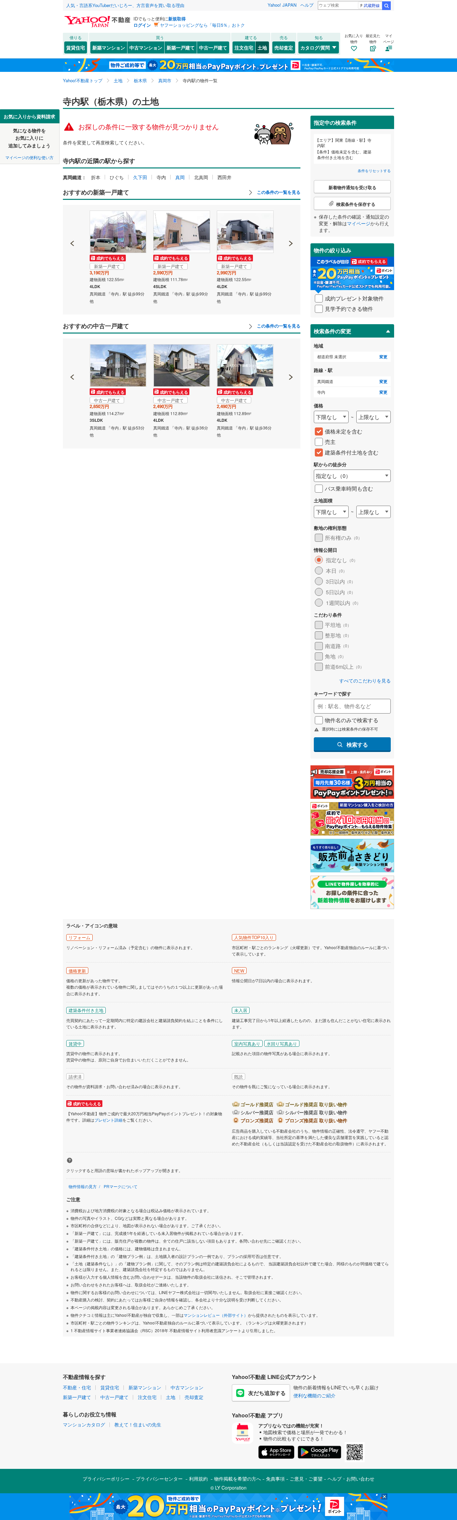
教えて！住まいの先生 (137, 1424)
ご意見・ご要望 (306, 1478)
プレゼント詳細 (108, 1120)
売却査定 (283, 47)
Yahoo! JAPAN (282, 5)
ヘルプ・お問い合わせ (351, 1478)
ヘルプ (306, 5)
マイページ (358, 223)
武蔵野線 (372, 5)
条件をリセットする (374, 170)
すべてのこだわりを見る (365, 680)
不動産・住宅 (77, 1387)
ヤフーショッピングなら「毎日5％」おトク (202, 25)
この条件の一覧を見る (278, 192)
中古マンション (145, 47)
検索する (357, 744)
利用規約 (198, 1478)
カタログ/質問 (315, 47)
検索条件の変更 (332, 331)
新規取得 (177, 18)
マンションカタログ (84, 1424)
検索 (386, 5)
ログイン (142, 25)
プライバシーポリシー (106, 1478)
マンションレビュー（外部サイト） (216, 1315)
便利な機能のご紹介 (314, 1395)
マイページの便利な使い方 (29, 157)
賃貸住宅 (75, 47)
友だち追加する (267, 1393)
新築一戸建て (181, 47)
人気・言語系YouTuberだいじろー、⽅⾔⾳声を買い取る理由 (125, 5)
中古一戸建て (213, 47)
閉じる (196, 114)
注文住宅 (244, 47)
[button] (72, 220)
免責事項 (275, 1478)
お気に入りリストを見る (253, 114)
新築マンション (108, 47)
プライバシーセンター (159, 1478)
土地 (262, 47)
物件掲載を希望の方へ (237, 1478)
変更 (383, 357)
